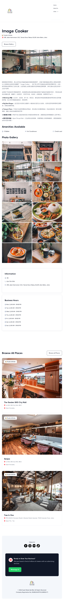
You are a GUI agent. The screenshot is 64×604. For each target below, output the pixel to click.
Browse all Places (54, 353)
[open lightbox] (17, 151)
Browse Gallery (9, 44)
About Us (55, 8)
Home (54, 5)
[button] (55, 12)
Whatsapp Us (15, 569)
